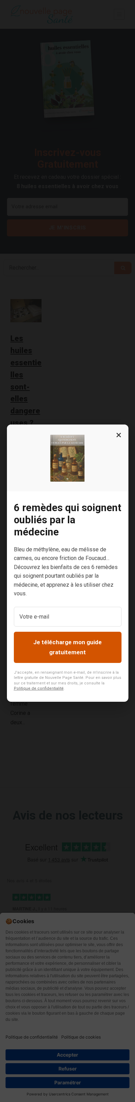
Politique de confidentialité (39, 688)
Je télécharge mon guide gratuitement (67, 647)
